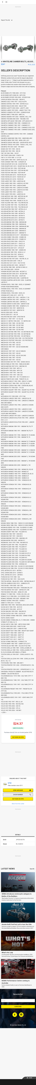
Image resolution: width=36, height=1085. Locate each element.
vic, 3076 (32, 64)
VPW (9, 783)
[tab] (17, 835)
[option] (18, 47)
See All (32, 869)
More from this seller (18, 804)
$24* (3, 64)
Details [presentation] (17, 835)
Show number (18, 794)
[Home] (18, 1020)
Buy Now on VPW (18, 737)
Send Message (18, 790)
